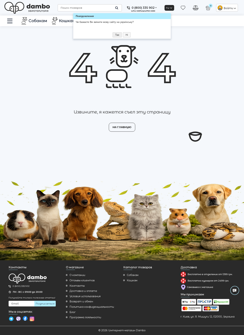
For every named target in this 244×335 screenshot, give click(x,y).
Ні (127, 34)
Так (117, 34)
